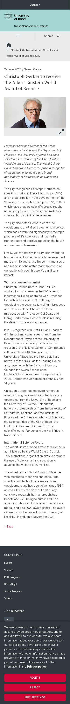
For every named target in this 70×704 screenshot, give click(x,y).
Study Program (13, 591)
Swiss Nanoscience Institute (31, 26)
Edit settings (35, 697)
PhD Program (12, 577)
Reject (35, 687)
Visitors (8, 570)
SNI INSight (10, 584)
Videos (8, 598)
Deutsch (35, 4)
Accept (35, 677)
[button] (17, 36)
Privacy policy (36, 666)
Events (8, 562)
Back (9, 526)
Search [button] (48, 36)
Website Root (9, 45)
